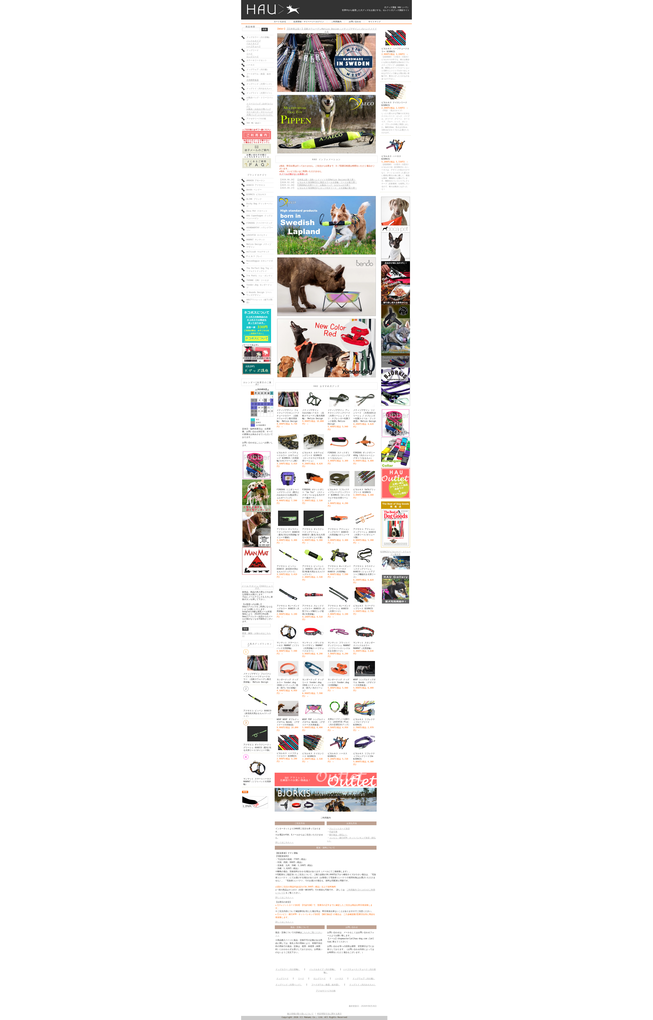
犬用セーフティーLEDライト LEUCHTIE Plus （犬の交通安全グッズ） (339, 722)
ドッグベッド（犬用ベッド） (259, 84)
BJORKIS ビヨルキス (256, 194)
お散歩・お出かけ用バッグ (258, 109)
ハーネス (250, 65)
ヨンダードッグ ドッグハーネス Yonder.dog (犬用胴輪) (338, 682)
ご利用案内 (336, 21)
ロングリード (252, 56)
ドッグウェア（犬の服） (257, 69)
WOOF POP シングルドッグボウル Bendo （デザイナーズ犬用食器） (313, 722)
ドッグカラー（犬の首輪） (258, 37)
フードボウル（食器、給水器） (258, 75)
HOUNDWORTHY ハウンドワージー (259, 229)
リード (249, 54)
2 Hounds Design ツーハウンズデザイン (259, 293)
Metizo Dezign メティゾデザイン (258, 245)
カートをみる (280, 21)
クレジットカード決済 (339, 828)
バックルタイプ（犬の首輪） (322, 969)
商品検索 (250, 26)
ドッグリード (252, 50)
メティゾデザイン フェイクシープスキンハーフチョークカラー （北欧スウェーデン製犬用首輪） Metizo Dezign (288, 415)
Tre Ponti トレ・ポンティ (259, 276)
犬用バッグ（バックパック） (259, 115)
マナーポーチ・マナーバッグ (259, 112)
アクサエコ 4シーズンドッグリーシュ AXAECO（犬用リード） (339, 608)
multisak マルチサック (257, 252)
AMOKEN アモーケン (255, 180)
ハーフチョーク (253, 46)
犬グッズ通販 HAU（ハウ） (396, 7)
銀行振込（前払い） (338, 835)
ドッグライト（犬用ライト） (259, 93)
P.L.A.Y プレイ (254, 256)
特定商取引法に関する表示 (329, 1014)
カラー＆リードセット (256, 60)
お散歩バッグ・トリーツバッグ (259, 98)
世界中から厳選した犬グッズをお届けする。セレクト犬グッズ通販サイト (375, 10)
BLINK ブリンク (254, 199)
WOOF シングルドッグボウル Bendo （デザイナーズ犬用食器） (364, 682)
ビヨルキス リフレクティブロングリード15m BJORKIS (364, 756)
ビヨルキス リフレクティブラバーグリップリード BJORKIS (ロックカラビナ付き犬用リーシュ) (339, 495)
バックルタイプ (253, 41)
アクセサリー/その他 (256, 118)
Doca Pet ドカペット (256, 211)
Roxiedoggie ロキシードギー (259, 262)
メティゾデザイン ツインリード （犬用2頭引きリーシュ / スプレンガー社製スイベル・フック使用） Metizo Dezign (364, 415)
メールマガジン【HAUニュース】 (257, 587)
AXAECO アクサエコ (255, 185)
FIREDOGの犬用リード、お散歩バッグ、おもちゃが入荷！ (323, 185)
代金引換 (333, 831)
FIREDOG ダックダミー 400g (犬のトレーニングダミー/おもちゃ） (364, 455)
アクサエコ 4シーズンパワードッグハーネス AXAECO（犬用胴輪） (339, 569)
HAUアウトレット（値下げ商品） (259, 301)
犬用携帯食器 (252, 80)
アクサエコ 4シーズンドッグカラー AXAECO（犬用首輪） (288, 608)
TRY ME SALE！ (254, 123)
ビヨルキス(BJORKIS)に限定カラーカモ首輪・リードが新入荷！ (327, 182)
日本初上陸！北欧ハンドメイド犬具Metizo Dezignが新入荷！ (326, 179)
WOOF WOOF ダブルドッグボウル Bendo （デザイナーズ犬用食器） (288, 722)
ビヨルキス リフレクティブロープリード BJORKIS (364, 722)
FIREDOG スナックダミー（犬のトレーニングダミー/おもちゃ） (339, 455)
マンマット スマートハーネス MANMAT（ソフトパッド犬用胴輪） (257, 781)
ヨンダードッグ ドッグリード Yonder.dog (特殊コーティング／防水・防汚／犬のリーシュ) (313, 685)
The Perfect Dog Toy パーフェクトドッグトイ (259, 269)
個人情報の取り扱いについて (300, 1014)
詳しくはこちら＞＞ (284, 842)
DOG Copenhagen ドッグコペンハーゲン (259, 217)
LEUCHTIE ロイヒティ (256, 235)
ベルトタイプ (252, 43)
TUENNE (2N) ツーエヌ (257, 280)
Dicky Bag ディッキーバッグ (259, 205)
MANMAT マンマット (255, 239)
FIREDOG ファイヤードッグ (259, 223)
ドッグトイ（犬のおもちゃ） (259, 88)
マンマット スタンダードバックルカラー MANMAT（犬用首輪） (364, 645)
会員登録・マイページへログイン (308, 21)
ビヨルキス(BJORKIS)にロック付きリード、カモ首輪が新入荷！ (327, 188)
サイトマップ (374, 21)
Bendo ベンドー (254, 189)
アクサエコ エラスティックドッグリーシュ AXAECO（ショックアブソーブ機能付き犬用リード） (364, 571)
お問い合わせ (355, 21)
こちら (259, 442)
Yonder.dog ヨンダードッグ (259, 286)
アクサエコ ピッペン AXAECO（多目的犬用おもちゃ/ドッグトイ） (257, 713)
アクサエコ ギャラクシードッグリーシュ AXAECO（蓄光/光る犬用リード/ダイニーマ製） (257, 747)
